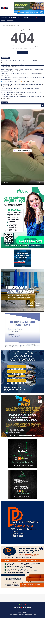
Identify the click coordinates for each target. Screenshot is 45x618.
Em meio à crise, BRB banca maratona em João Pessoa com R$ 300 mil (20, 73)
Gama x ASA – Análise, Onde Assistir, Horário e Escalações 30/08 (18, 61)
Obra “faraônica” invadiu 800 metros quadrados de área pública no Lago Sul (21, 84)
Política (3, 20)
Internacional (10, 20)
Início (3, 25)
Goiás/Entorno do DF (23, 17)
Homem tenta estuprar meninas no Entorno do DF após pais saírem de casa (21, 96)
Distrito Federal (12, 17)
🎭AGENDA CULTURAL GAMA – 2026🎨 (11, 81)
